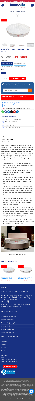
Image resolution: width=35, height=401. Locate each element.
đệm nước (25, 382)
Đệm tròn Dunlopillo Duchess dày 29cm (6, 277)
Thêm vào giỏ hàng (18, 78)
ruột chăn (29, 382)
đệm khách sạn (27, 384)
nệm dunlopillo (10, 381)
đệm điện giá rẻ (7, 388)
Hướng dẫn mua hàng (7, 332)
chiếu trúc (21, 382)
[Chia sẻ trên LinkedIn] (17, 111)
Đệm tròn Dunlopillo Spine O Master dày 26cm (25, 277)
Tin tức (3, 351)
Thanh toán (4, 348)
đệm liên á (11, 393)
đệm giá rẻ (15, 384)
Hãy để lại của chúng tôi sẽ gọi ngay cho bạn (18, 84)
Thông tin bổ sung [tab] (7, 139)
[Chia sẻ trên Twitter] (8, 111)
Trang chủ (12, 11)
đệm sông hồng (21, 384)
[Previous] (3, 30)
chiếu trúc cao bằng (8, 390)
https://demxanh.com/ (13, 398)
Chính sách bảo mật (7, 320)
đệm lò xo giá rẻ (14, 385)
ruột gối (17, 394)
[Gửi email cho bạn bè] (11, 111)
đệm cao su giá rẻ (18, 390)
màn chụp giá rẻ (13, 388)
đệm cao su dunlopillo (23, 381)
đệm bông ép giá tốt (26, 390)
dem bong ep (10, 384)
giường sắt (10, 389)
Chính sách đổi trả (6, 326)
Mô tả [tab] (4, 137)
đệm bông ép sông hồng (9, 391)
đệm (13, 390)
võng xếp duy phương (24, 389)
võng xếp (16, 382)
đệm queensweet (28, 385)
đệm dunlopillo (16, 381)
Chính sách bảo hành (7, 329)
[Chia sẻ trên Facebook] (5, 111)
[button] (2, 5)
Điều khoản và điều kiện (8, 316)
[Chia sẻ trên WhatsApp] (2, 111)
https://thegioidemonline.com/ (24, 398)
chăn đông (6, 389)
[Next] (31, 30)
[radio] (7, 63)
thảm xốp (6, 384)
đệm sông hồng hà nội (26, 393)
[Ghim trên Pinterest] (14, 111)
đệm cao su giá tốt (21, 385)
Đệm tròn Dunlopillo (20, 11)
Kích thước (4, 60)
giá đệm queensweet (18, 391)
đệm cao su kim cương (13, 386)
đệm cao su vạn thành (6, 385)
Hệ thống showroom (10, 366)
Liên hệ (3, 344)
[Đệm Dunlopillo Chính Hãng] (17, 5)
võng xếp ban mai (15, 389)
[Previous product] (17, 15)
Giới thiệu (4, 341)
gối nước (22, 388)
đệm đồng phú (21, 386)
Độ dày (3, 69)
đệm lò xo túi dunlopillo (29, 395)
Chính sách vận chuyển (8, 323)
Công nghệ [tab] (5, 142)
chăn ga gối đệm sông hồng (12, 395)
